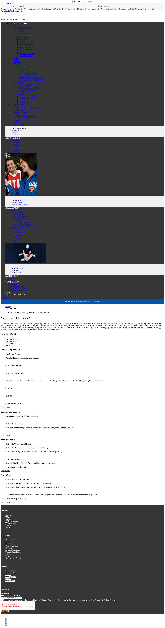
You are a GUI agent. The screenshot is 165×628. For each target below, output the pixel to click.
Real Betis (22, 92)
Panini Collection (20, 216)
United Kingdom (78, 9)
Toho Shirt (15, 270)
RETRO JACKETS (12, 138)
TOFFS (8, 575)
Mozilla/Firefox (10, 343)
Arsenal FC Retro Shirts (27, 68)
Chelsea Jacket (17, 200)
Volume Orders (10, 523)
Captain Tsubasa (16, 234)
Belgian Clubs (19, 120)
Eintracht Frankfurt (25, 110)
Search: (3, 13)
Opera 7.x (8, 345)
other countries (92, 9)
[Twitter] (2, 613)
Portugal (49, 9)
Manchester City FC (26, 76)
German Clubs (19, 106)
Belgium (17, 9)
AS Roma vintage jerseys (28, 98)
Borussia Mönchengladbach (29, 108)
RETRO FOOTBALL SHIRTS (16, 23)
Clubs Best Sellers (20, 29)
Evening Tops (16, 130)
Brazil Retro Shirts (25, 56)
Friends (8, 525)
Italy (42, 9)
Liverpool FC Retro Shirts (28, 74)
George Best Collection (22, 224)
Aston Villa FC (24, 70)
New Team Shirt (17, 268)
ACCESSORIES (11, 276)
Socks (12, 280)
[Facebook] (1, 613)
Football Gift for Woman (18, 288)
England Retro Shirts (26, 37)
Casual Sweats (19, 232)
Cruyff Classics (19, 214)
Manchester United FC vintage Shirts (32, 80)
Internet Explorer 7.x (12, 339)
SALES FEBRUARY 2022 (15, 294)
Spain (57, 9)
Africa (16, 60)
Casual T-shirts (15, 210)
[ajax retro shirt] (25, 262)
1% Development (11, 521)
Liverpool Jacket (17, 202)
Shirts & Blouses (17, 134)
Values (7, 517)
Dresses (14, 132)
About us (8, 515)
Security (8, 554)
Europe (17, 35)
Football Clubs (15, 64)
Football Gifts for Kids (18, 290)
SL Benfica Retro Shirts (27, 116)
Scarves (12, 278)
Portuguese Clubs (20, 112)
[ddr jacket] (21, 194)
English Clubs (19, 66)
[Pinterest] (4, 613)
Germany (34, 9)
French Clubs (19, 104)
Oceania (17, 62)
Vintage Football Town (22, 222)
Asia (16, 58)
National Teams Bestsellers (23, 27)
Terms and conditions (13, 552)
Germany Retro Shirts (26, 41)
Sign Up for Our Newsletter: (11, 595)
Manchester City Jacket (20, 204)
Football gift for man (17, 286)
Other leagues (19, 124)
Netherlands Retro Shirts (27, 44)
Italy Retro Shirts (25, 46)
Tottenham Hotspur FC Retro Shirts (31, 78)
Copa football (19, 212)
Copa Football (10, 573)
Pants (16, 240)
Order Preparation (11, 546)
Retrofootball (19, 218)
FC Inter (22, 100)
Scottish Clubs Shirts (21, 118)
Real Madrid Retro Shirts (28, 86)
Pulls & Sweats (15, 228)
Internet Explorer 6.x (12, 341)
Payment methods (11, 544)
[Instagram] (3, 613)
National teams (15, 140)
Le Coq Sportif (19, 220)
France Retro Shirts (26, 39)
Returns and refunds (12, 550)
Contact (8, 527)
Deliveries (9, 548)
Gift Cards (13, 284)
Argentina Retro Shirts (27, 54)
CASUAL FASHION (13, 208)
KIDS (7, 292)
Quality (8, 519)
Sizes (7, 542)
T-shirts (17, 236)
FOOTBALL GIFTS (12, 282)
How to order (10, 540)
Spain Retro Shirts (25, 48)
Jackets (16, 238)
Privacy (8, 556)
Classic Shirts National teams (20, 33)
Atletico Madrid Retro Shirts (29, 88)
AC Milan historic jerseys (28, 96)
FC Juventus (23, 102)
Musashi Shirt (16, 272)
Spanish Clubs (19, 82)
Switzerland (66, 9)
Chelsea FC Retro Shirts (27, 72)
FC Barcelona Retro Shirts (28, 84)
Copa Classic (10, 571)
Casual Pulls (18, 230)
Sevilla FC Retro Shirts (27, 90)
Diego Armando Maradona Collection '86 (29, 226)
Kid (15, 242)
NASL (16, 122)
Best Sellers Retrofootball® (19, 25)
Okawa (8, 579)
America (17, 52)
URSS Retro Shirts (25, 50)
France (26, 9)
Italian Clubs (18, 94)
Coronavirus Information (14, 558)
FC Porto (22, 114)
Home (7, 307)
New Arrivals (19, 31)
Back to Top (5, 408)
